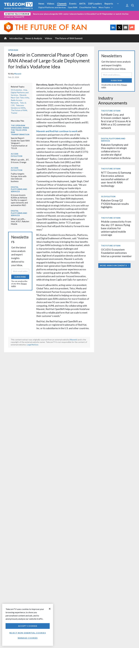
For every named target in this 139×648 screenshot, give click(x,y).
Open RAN (72, 7)
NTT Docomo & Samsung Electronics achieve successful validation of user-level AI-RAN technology (116, 179)
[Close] (50, 609)
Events (72, 3)
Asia (25, 90)
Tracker (14, 113)
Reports (109, 3)
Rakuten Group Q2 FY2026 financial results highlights (115, 204)
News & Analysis (33, 38)
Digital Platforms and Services (52, 7)
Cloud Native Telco (88, 7)
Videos (50, 3)
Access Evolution (16, 155)
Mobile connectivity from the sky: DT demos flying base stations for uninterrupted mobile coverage (116, 228)
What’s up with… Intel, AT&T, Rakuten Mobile (20, 221)
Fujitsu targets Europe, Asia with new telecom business (18, 177)
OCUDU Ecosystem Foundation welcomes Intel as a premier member (116, 253)
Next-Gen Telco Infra (20, 97)
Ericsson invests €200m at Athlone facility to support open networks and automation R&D (19, 200)
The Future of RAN (19, 110)
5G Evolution (16, 90)
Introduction (16, 38)
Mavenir (17, 74)
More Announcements (113, 265)
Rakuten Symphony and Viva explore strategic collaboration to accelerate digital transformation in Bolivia (115, 151)
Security (120, 8)
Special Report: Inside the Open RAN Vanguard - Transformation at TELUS (20, 143)
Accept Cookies (27, 626)
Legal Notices (32, 344)
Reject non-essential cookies (28, 633)
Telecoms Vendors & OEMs (18, 106)
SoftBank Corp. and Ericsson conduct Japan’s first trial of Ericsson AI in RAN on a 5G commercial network (116, 121)
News (41, 3)
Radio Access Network (16, 101)
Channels (62, 3)
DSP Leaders (95, 3)
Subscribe (20, 277)
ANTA (82, 3)
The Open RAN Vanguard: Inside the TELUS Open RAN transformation (20, 130)
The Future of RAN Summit (69, 38)
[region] (27, 625)
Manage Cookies (28, 638)
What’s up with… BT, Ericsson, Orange (20, 160)
